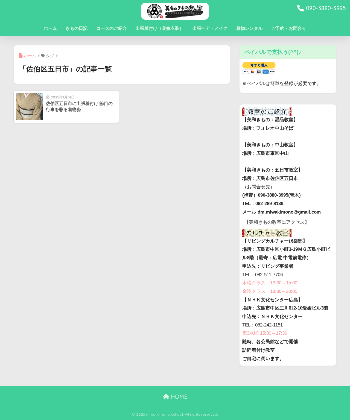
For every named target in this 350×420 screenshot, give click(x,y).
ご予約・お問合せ (288, 28)
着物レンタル (249, 28)
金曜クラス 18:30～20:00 (269, 291)
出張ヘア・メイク (210, 28)
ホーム (50, 28)
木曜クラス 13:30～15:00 (269, 282)
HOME (178, 396)
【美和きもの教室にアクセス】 (276, 222)
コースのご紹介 (111, 28)
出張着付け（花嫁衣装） (160, 28)
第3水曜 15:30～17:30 (264, 333)
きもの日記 (77, 28)
